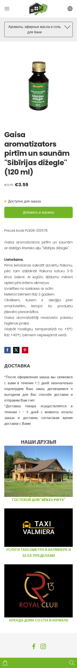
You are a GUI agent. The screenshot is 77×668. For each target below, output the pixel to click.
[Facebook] (34, 646)
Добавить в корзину (38, 212)
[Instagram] (43, 646)
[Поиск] (72, 663)
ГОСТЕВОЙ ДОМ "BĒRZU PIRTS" (38, 499)
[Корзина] (5, 663)
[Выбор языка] (70, 9)
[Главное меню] (7, 9)
